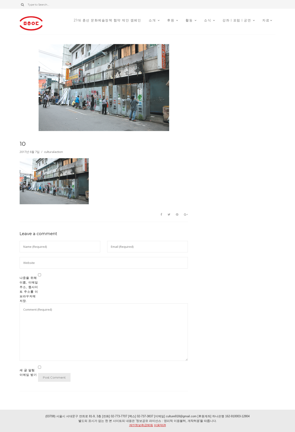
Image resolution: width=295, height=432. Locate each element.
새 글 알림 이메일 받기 (28, 372)
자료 (265, 20)
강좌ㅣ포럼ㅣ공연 (236, 20)
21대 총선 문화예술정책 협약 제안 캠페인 (107, 20)
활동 (189, 20)
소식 (207, 20)
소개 (152, 20)
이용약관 (160, 425)
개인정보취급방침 (141, 425)
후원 (170, 20)
